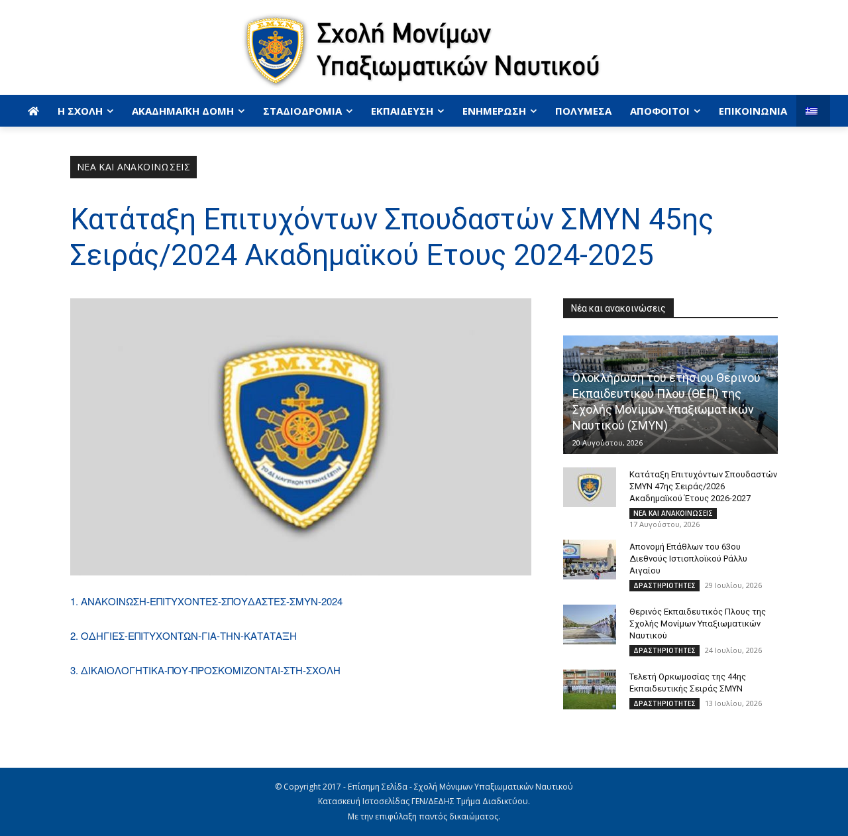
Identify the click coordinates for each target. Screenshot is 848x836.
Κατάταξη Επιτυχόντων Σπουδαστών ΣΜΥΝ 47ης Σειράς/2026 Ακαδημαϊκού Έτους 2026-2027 (703, 486)
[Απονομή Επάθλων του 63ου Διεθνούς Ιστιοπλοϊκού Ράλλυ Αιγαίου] (589, 559)
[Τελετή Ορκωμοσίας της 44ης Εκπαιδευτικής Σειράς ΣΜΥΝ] (589, 689)
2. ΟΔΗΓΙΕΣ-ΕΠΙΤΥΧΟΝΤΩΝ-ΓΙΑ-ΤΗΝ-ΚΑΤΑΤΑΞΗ (183, 635)
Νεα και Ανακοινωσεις (133, 166)
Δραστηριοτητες (664, 585)
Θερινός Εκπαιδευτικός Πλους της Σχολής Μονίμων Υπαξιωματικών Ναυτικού (697, 623)
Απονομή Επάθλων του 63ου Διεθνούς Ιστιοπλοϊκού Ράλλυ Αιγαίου (688, 558)
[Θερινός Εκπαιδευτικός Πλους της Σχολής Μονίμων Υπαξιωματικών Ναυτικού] (589, 624)
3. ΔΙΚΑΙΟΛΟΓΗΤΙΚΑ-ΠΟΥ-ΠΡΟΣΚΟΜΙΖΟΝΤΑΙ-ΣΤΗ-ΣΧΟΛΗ (205, 670)
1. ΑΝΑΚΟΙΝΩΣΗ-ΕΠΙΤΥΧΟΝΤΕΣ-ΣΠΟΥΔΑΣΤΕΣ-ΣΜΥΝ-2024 (206, 601)
